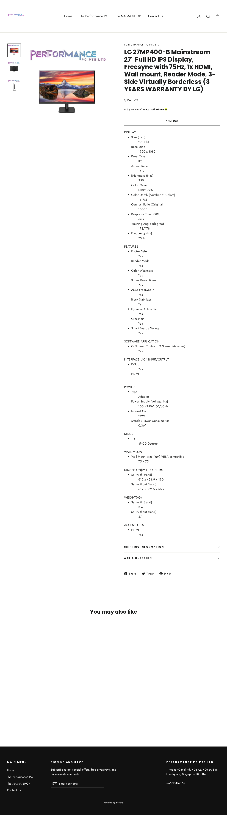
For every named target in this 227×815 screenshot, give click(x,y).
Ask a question (138, 558)
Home (68, 16)
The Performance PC (93, 16)
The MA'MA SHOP (128, 16)
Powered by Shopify (113, 802)
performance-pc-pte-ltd (142, 44)
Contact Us (155, 16)
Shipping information (144, 547)
